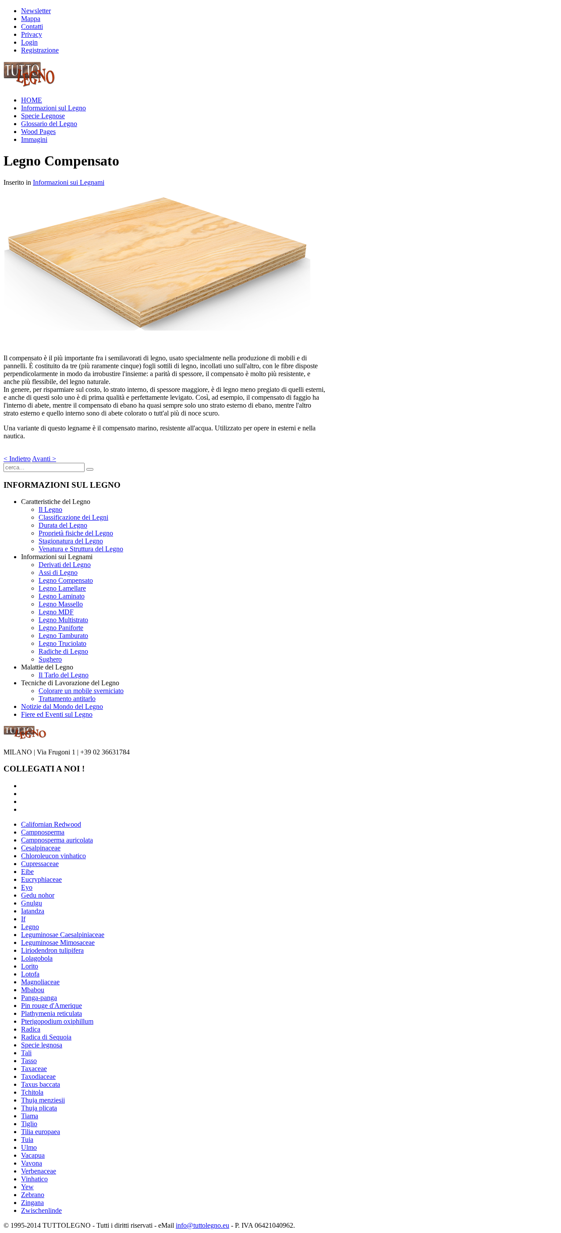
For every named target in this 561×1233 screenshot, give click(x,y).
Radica (30, 1029)
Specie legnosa (41, 1045)
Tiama (29, 1116)
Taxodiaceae (38, 1076)
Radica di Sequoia (46, 1037)
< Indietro (17, 458)
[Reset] (89, 469)
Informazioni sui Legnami (68, 182)
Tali (26, 1053)
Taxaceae (34, 1068)
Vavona (31, 1163)
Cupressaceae (40, 863)
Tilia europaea (40, 1131)
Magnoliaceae (40, 982)
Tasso (29, 1060)
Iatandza (32, 911)
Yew (27, 1187)
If (23, 919)
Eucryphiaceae (41, 879)
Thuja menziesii (43, 1100)
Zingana (32, 1202)
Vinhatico (34, 1179)
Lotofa (30, 974)
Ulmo (29, 1147)
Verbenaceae (38, 1171)
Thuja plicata (39, 1108)
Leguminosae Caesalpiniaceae (62, 934)
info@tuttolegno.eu (202, 1225)
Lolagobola (37, 958)
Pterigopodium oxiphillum (57, 1021)
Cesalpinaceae (40, 848)
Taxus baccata (40, 1084)
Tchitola (32, 1092)
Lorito (29, 966)
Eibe (27, 871)
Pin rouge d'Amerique (51, 1005)
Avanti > (44, 458)
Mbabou (32, 989)
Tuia (27, 1139)
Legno (30, 926)
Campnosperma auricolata (57, 840)
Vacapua (33, 1155)
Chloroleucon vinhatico (53, 856)
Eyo (26, 887)
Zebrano (32, 1194)
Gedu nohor (37, 895)
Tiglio (29, 1123)
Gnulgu (31, 903)
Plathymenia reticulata (51, 1013)
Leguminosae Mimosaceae (58, 942)
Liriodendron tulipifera (52, 950)
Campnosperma (42, 832)
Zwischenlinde (41, 1210)
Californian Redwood (51, 824)
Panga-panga (39, 997)
